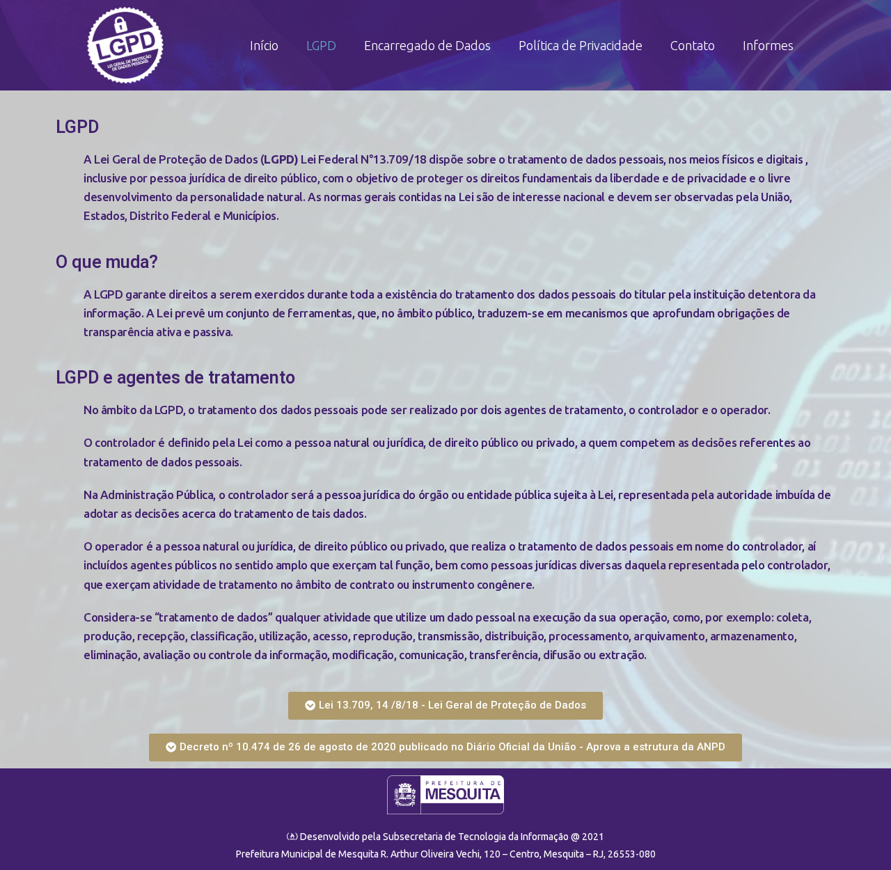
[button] (445, 706)
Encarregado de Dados (427, 45)
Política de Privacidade (580, 45)
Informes (768, 45)
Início (264, 45)
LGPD (321, 45)
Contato (692, 45)
